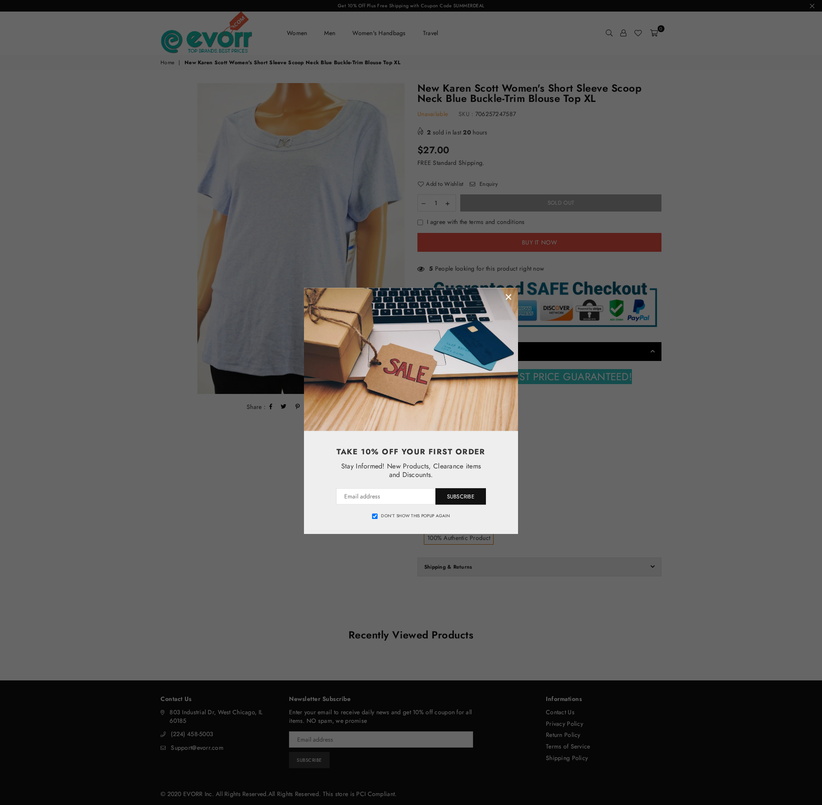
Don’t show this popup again (415, 516)
